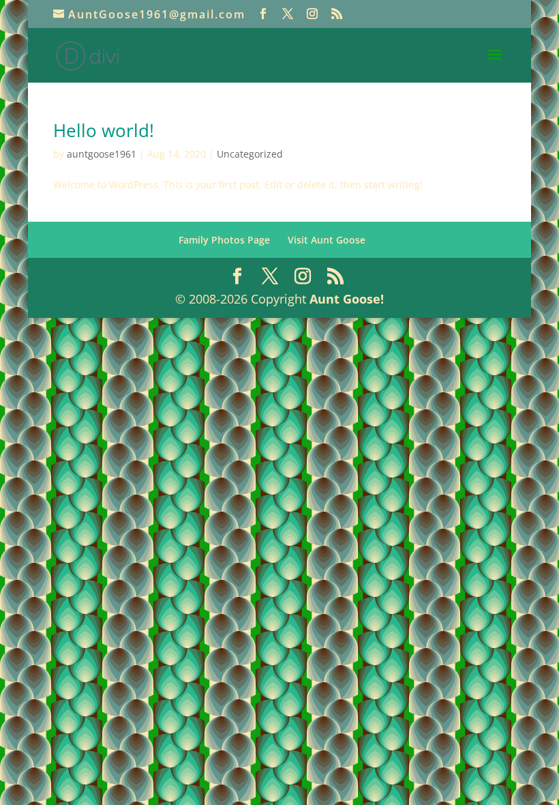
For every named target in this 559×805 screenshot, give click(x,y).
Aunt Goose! (346, 299)
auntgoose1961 (101, 153)
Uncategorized (250, 153)
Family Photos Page (224, 239)
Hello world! (103, 130)
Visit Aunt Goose (326, 239)
